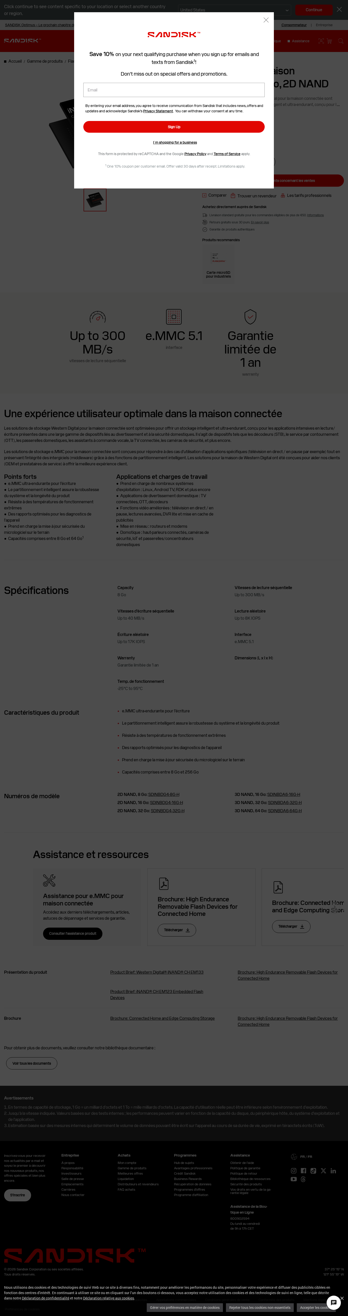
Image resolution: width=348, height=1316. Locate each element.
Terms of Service (227, 154)
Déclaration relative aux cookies (108, 1298)
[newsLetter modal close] (266, 20)
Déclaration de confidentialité (45, 1298)
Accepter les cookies (316, 1307)
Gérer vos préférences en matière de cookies (185, 1307)
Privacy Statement (158, 111)
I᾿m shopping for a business (175, 142)
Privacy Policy (195, 154)
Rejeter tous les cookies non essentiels (259, 1307)
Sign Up (174, 127)
